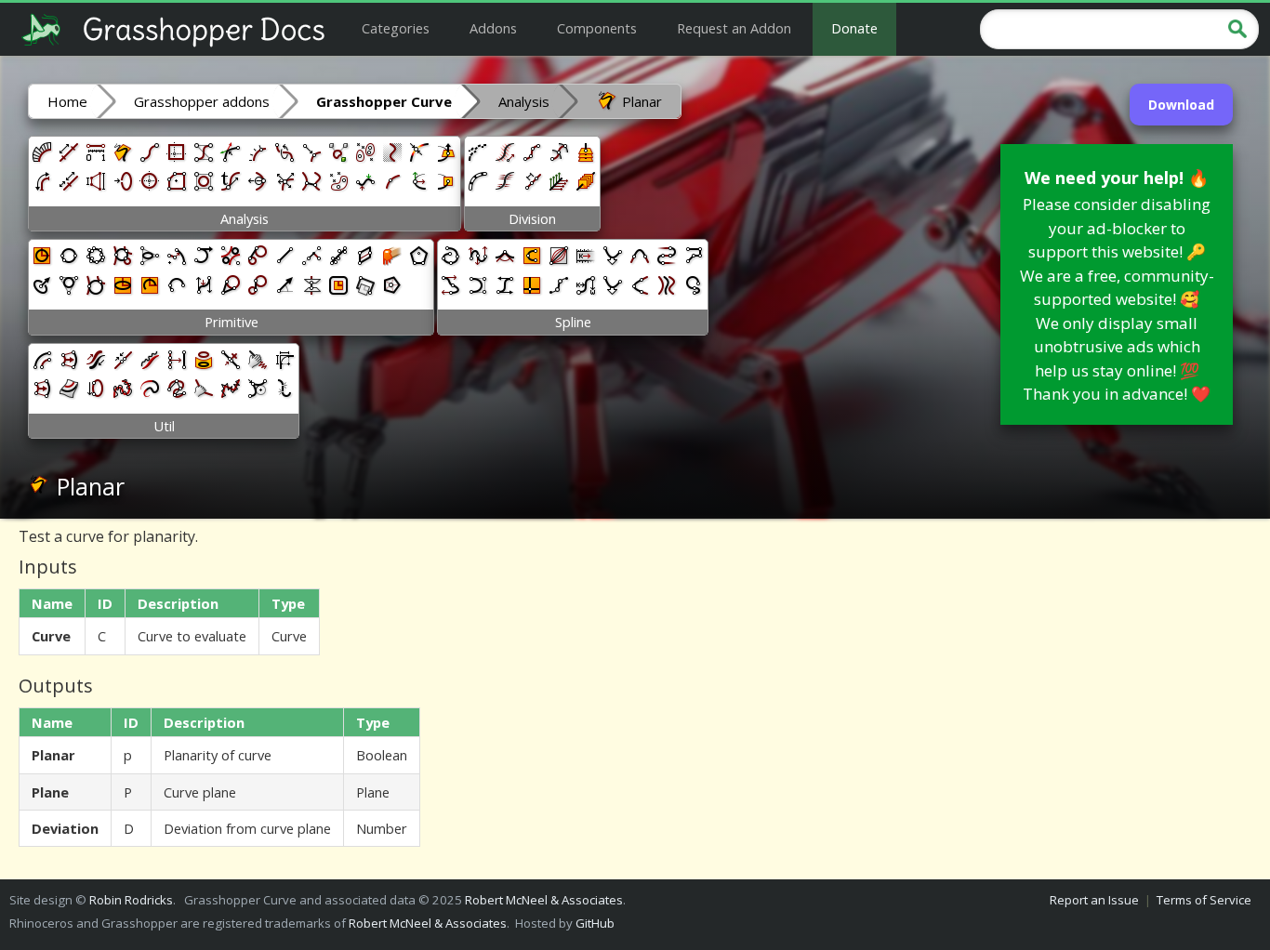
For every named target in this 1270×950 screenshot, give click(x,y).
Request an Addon (734, 28)
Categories (396, 28)
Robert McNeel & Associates (544, 899)
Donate (854, 28)
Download (1181, 104)
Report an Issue (1094, 899)
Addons (493, 28)
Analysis (523, 101)
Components (597, 28)
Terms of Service (1204, 899)
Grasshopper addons (202, 101)
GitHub (595, 923)
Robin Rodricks (131, 899)
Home (67, 101)
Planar (640, 101)
